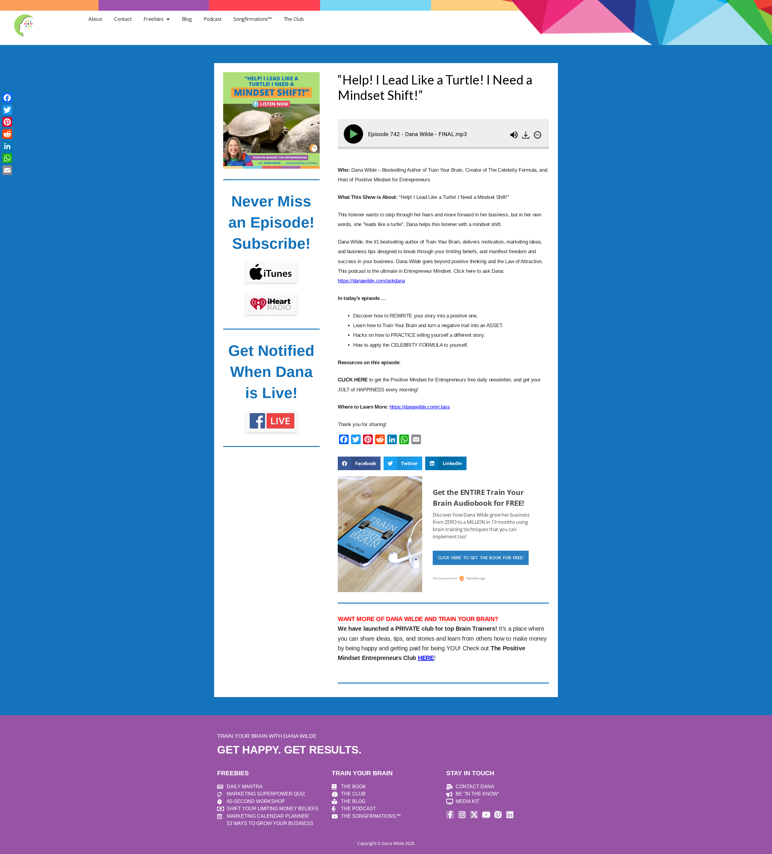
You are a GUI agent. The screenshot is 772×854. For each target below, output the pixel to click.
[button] (359, 463)
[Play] (354, 134)
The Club (294, 18)
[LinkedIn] (7, 146)
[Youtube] (486, 814)
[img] (537, 135)
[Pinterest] (498, 814)
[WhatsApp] (7, 158)
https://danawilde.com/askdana (371, 281)
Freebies (153, 18)
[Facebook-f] (450, 814)
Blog (187, 18)
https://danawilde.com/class (420, 407)
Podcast (212, 18)
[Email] (7, 170)
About (95, 18)
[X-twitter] (474, 814)
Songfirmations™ (252, 18)
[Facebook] (7, 98)
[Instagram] (462, 814)
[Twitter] (7, 110)
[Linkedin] (510, 814)
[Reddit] (7, 134)
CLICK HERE (353, 380)
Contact (122, 18)
